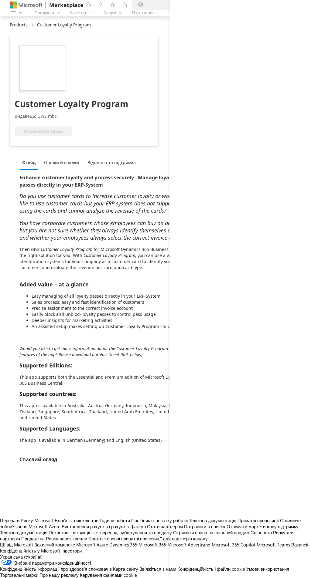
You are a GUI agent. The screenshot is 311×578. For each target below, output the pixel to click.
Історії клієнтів (83, 520)
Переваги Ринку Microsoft (26, 520)
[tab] (30, 162)
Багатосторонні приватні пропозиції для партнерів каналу (148, 539)
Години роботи (115, 520)
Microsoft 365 (152, 545)
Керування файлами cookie (108, 575)
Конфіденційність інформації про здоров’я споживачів (56, 569)
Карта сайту (125, 569)
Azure (102, 545)
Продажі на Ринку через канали (54, 539)
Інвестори (71, 551)
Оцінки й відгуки (61, 162)
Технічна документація (23, 532)
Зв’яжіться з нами (157, 569)
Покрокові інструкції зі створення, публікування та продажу (110, 532)
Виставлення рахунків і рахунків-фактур (104, 526)
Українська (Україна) (21, 557)
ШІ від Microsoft (16, 545)
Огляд (29, 162)
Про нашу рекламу (59, 575)
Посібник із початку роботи (159, 520)
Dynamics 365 (123, 545)
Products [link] (19, 25)
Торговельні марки (19, 575)
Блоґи (61, 520)
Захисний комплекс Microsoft (64, 545)
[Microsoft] (26, 5)
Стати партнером (165, 526)
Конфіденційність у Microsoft (30, 551)
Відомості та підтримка (111, 162)
